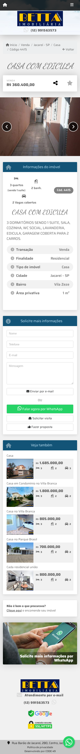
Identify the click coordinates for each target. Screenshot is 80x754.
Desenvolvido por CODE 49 (40, 751)
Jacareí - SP (42, 45)
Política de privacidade (40, 747)
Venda (25, 45)
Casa (57, 45)
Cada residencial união (22, 567)
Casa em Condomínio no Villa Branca (32, 483)
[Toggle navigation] (72, 5)
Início (13, 45)
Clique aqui (14, 610)
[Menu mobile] (5, 5)
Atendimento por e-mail (43, 695)
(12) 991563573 (43, 30)
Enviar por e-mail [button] (41, 391)
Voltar (69, 49)
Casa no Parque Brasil (22, 539)
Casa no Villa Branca (21, 511)
